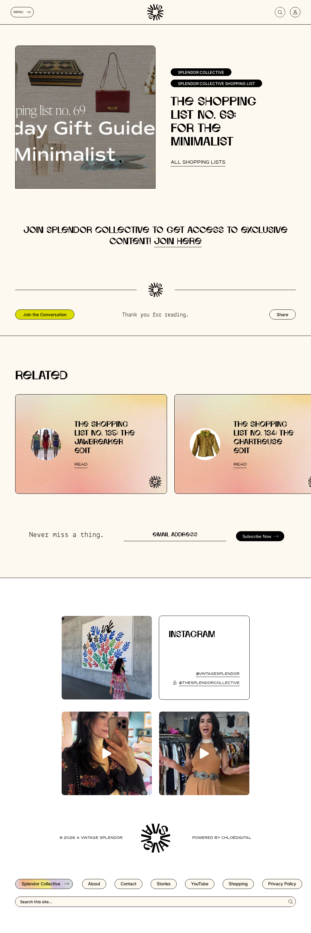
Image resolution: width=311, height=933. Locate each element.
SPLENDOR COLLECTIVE (201, 72)
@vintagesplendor (218, 674)
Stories (164, 883)
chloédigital (236, 838)
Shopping (238, 883)
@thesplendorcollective (209, 683)
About (94, 883)
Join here (178, 241)
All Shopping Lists (198, 162)
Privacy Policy (282, 883)
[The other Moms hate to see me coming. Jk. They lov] (107, 753)
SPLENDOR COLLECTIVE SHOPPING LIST (216, 83)
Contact (128, 883)
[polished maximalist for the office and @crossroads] (204, 753)
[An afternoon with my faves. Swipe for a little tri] (107, 657)
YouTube (199, 883)
